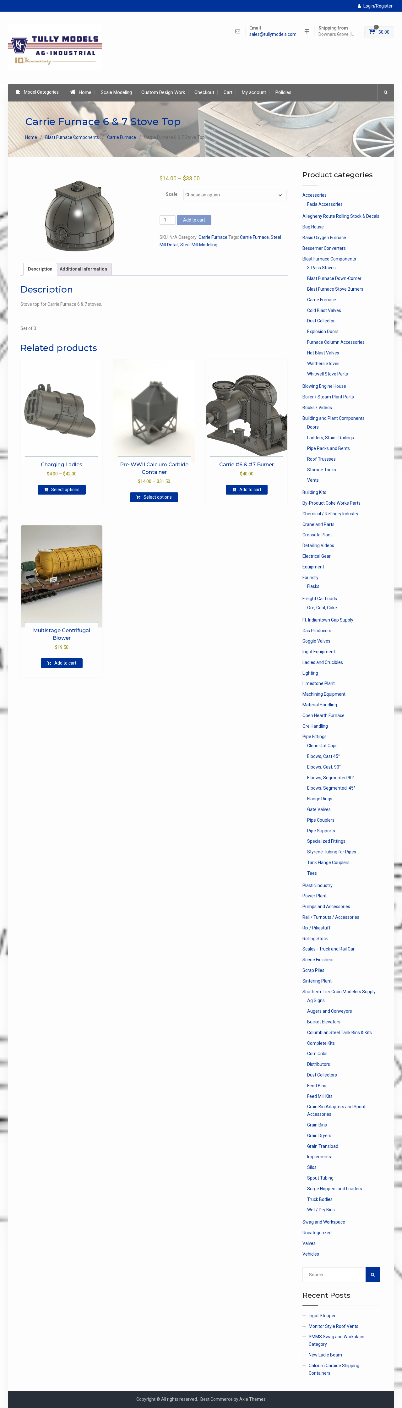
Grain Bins (317, 1124)
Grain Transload (322, 1146)
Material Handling (319, 704)
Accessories (314, 195)
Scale (171, 194)
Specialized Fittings (326, 841)
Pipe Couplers (320, 820)
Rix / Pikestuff (316, 927)
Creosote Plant (317, 534)
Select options (65, 489)
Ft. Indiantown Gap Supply (327, 619)
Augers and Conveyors (329, 1011)
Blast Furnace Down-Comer (334, 278)
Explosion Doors (323, 331)
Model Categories (41, 92)
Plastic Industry (317, 885)
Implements (319, 1156)
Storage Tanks (321, 469)
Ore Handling (315, 726)
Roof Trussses (321, 459)
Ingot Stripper (322, 1315)
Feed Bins (316, 1085)
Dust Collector (321, 320)
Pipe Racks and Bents (328, 448)
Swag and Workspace (323, 1221)
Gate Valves (319, 809)
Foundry (310, 577)
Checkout (204, 92)
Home (85, 92)
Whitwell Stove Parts (327, 373)
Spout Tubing (320, 1178)
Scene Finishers (318, 959)
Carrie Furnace (121, 137)
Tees (312, 873)
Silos (312, 1167)
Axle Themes (252, 1399)
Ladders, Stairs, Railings (330, 437)
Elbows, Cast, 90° (324, 767)
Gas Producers (316, 630)
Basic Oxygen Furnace (324, 237)
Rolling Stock (315, 938)
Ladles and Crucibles (322, 662)
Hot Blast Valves (323, 352)
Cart (228, 92)
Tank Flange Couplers (328, 862)
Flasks (313, 586)
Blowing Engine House (324, 386)
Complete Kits (321, 1043)
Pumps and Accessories (326, 906)
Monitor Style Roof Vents (333, 1326)
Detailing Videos (318, 545)
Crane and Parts (318, 524)
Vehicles (310, 1254)
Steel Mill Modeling (198, 244)
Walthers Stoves (323, 363)
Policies (283, 92)
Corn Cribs (317, 1053)
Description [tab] (40, 268)
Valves (309, 1243)
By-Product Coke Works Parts (331, 503)
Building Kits (314, 492)
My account (254, 92)
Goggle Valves (316, 641)
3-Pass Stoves (321, 267)
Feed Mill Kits (320, 1096)
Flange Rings (319, 798)
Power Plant (314, 895)
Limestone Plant (318, 683)
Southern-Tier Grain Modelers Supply (339, 991)
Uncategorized (317, 1232)
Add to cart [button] (250, 489)
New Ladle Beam (325, 1354)
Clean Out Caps (322, 745)
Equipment (313, 566)
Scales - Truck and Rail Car (328, 948)
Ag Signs (316, 1000)
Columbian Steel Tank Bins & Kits (339, 1032)
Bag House (313, 226)
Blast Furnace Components (72, 137)
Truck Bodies (320, 1199)
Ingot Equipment (318, 651)
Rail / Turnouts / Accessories (330, 917)
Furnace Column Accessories (336, 342)
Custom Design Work (163, 92)
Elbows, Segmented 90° (330, 777)
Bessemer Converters (324, 248)
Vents (313, 480)
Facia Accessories (325, 204)
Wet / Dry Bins (321, 1209)
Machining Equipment (323, 694)
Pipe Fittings (314, 736)
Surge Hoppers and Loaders (334, 1188)
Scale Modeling (116, 92)
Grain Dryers (319, 1135)
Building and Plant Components (333, 418)
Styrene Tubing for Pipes (331, 851)
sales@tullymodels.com (272, 34)
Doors (313, 427)
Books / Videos (317, 407)
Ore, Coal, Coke (322, 607)
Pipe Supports (321, 830)
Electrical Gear (316, 556)
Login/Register (378, 5)
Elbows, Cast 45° (323, 756)
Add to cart (194, 219)
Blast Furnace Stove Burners (335, 289)
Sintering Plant (317, 980)
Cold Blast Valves (324, 310)
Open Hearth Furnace (323, 715)
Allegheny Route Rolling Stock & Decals (340, 216)
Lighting (310, 673)
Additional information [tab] (83, 268)
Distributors (318, 1064)
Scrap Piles (313, 970)
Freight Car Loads (319, 598)
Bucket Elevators (323, 1021)
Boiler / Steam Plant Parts (328, 396)
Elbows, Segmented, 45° (331, 788)
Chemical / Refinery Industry (330, 513)
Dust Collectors (322, 1074)
